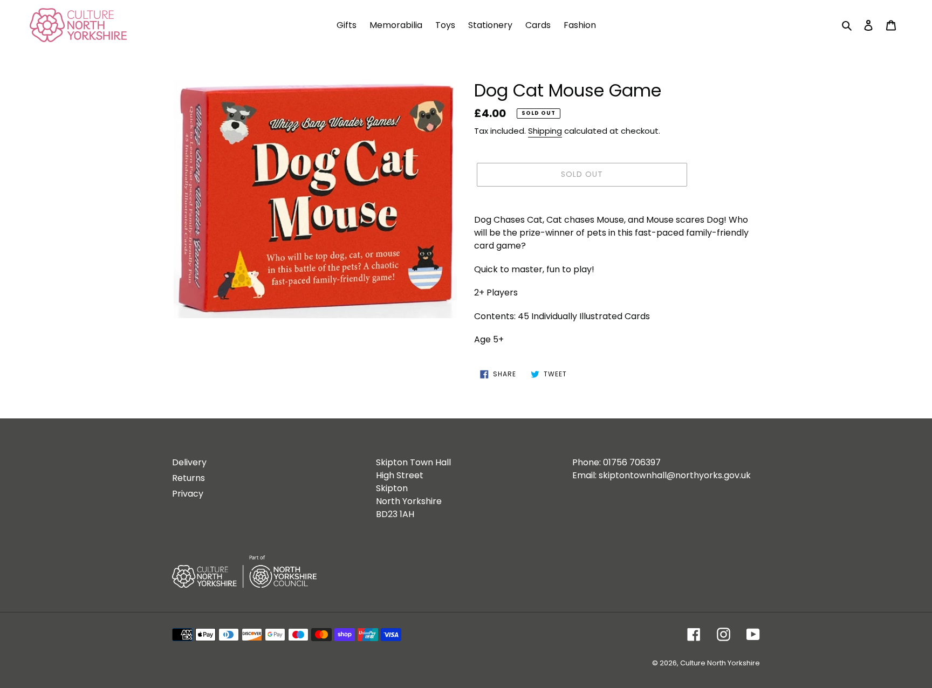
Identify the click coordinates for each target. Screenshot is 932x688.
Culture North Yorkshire (720, 663)
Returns (188, 478)
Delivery (189, 462)
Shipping (545, 130)
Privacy (187, 493)
